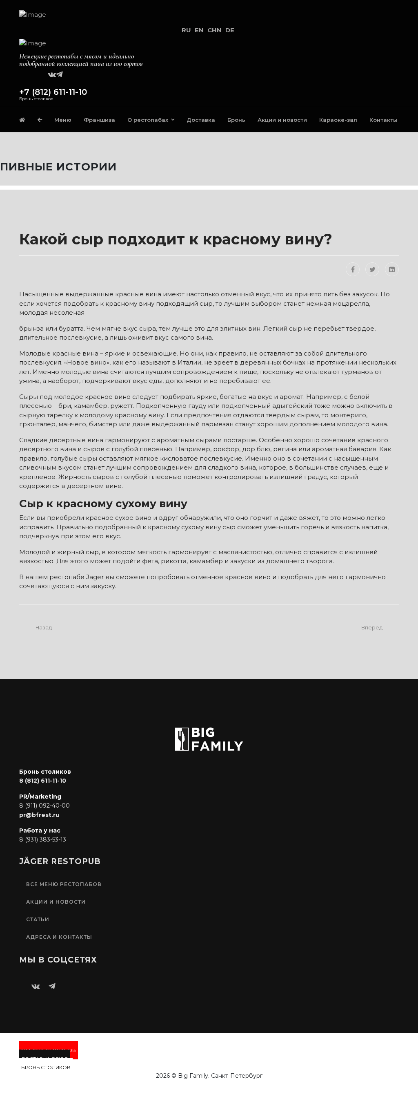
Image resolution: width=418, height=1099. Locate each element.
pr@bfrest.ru (39, 815)
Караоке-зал (338, 119)
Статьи (37, 919)
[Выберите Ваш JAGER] (39, 119)
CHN (214, 30)
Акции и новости (282, 119)
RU (186, 30)
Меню (62, 119)
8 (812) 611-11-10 (42, 780)
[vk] (52, 73)
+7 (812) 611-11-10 (53, 92)
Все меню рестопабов (64, 884)
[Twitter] (372, 269)
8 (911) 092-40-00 (44, 805)
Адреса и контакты (59, 937)
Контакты (383, 119)
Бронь (236, 119)
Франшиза (99, 119)
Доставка (201, 119)
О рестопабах (147, 119)
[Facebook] (353, 269)
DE (229, 30)
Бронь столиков (46, 1067)
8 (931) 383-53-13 (42, 839)
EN (199, 30)
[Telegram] (59, 73)
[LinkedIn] (392, 269)
